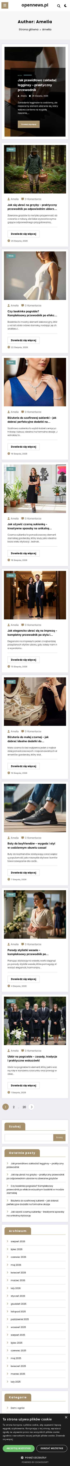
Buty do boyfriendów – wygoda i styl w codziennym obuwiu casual (31, 845)
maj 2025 (16, 1358)
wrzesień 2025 (18, 1327)
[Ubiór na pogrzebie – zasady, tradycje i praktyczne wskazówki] (35, 1020)
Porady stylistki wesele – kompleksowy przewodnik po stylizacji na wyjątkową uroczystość (32, 952)
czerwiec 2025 (18, 1350)
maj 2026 (16, 1264)
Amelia (24, 96)
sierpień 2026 (18, 1241)
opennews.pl (35, 5)
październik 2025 (20, 1319)
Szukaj (15, 1126)
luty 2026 (16, 1288)
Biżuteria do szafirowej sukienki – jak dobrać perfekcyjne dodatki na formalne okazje (32, 420)
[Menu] (4, 5)
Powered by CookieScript (35, 1462)
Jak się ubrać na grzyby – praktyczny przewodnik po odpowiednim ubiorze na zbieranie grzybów (32, 207)
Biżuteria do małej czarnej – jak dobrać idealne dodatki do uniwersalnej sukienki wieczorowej (30, 739)
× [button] (66, 1417)
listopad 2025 (18, 1311)
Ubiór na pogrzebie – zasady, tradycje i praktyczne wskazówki (32, 1058)
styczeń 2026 (18, 1295)
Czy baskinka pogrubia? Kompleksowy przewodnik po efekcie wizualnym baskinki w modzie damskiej (32, 314)
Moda (20, 75)
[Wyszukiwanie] (58, 6)
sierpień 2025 (18, 1334)
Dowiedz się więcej (28, 124)
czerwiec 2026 (18, 1257)
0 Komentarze (33, 198)
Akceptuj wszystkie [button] (19, 1448)
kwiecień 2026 (18, 1272)
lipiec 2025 (16, 1342)
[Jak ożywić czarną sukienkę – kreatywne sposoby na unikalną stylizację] (35, 488)
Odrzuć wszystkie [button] (52, 1448)
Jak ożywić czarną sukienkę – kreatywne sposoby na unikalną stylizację (28, 526)
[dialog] (35, 1440)
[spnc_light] (65, 6)
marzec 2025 (18, 1373)
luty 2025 (16, 1381)
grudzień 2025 (18, 1303)
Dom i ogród (17, 1407)
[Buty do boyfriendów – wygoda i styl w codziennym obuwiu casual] (35, 807)
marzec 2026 (18, 1280)
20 (24, 1107)
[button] (35, 1457)
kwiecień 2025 (18, 1366)
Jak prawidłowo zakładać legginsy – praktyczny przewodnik (37, 85)
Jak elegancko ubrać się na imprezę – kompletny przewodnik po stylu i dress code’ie (32, 633)
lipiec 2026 (16, 1249)
